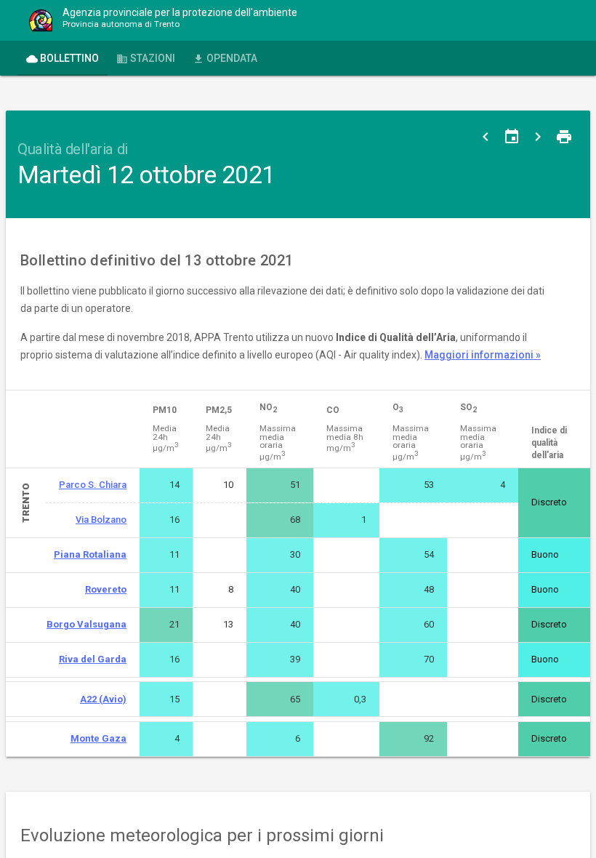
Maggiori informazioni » (482, 355)
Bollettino (62, 58)
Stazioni (145, 58)
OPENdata (225, 58)
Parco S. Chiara (92, 484)
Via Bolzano (101, 519)
